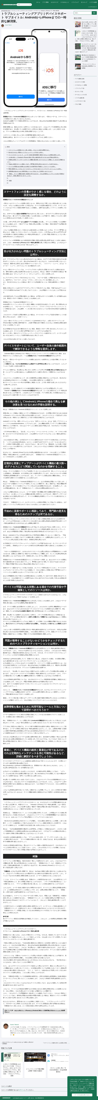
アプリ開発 (45, 2)
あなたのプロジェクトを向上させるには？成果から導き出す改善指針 (17, 1043)
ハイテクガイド (92, 7)
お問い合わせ (31, 1098)
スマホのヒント (64, 2)
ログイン (21, 1090)
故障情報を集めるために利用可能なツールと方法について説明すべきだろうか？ (30, 171)
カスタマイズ (54, 2)
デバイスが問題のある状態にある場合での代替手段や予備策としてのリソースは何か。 (32, 166)
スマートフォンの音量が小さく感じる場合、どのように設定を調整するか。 (29, 150)
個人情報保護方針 (39, 1098)
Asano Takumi (8, 25)
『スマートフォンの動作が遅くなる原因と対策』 (55, 1043)
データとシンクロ (80, 94)
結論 (10, 180)
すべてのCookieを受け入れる (82, 1095)
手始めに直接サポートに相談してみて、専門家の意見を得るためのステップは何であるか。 (33, 164)
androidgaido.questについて (19, 1098)
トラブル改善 (93, 2)
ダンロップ (84, 2)
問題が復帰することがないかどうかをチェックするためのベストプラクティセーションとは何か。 (35, 169)
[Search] (30, 4)
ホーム (38, 2)
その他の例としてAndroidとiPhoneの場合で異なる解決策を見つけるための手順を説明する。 (33, 157)
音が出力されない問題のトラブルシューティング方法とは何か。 (26, 152)
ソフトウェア (75, 2)
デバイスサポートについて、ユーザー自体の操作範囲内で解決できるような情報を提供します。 (34, 155)
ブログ (77, 104)
